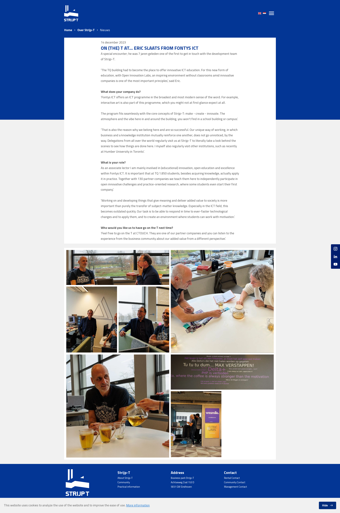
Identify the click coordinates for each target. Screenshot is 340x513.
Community (124, 482)
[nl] (264, 13)
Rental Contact (232, 478)
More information (138, 505)
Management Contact (235, 487)
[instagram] (335, 250)
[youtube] (335, 263)
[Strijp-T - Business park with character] (71, 13)
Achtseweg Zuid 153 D (182, 482)
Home (68, 30)
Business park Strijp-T (182, 478)
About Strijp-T (125, 478)
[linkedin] (335, 256)
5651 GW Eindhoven (181, 487)
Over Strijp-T (86, 30)
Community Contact (234, 482)
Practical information (129, 487)
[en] (259, 13)
